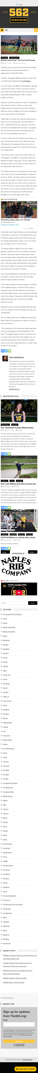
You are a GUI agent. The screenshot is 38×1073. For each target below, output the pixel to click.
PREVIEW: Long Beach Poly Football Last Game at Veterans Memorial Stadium (17, 972)
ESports (5, 718)
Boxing (5, 657)
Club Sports (6, 683)
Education (6, 714)
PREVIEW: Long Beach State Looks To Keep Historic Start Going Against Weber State (20, 957)
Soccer (29, 534)
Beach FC (6, 653)
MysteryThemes (28, 1060)
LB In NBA (6, 774)
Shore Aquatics (7, 844)
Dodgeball (6, 709)
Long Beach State (8, 792)
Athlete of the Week (9, 632)
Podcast (5, 822)
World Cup (6, 935)
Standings (6, 878)
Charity (5, 679)
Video (5, 917)
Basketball (5, 425)
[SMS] (9, 350)
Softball (5, 861)
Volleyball (6, 922)
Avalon (5, 636)
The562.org (6, 900)
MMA (4, 805)
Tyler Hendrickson (20, 63)
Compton (6, 692)
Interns (5, 753)
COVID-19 (6, 696)
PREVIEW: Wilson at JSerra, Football (13, 982)
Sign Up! (19, 1041)
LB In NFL (6, 779)
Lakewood (6, 766)
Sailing (5, 839)
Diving (5, 705)
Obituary (5, 809)
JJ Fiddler (19, 430)
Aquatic (5, 623)
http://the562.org (14, 389)
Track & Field (14, 58)
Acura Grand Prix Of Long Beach (12, 614)
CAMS (4, 670)
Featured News (7, 722)
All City (5, 619)
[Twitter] (5, 350)
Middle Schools (7, 796)
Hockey (5, 744)
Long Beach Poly (8, 787)
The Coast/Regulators (9, 896)
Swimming (6, 887)
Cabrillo (4, 481)
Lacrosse (6, 761)
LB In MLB (6, 770)
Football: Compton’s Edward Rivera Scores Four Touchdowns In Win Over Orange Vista (17, 964)
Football (5, 727)
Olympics (6, 813)
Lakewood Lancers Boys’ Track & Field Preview (6, 552)
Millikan (4, 58)
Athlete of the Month (9, 627)
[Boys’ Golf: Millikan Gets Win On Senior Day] (19, 467)
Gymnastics (6, 735)
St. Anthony (6, 874)
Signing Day (6, 848)
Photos (21, 534)
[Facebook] (2, 350)
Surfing (5, 883)
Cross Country (7, 701)
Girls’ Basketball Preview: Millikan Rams (17, 427)
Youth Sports (7, 943)
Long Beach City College (10, 783)
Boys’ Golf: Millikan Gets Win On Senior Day (18, 483)
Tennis (5, 891)
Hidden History (7, 740)
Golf (12, 481)
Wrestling (6, 939)
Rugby (5, 835)
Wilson (5, 930)
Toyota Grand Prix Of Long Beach (13, 904)
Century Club (7, 675)
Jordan (5, 757)
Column (5, 688)
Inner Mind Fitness (8, 748)
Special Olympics (8, 865)
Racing (5, 826)
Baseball (5, 644)
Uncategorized (7, 913)
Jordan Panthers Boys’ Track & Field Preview (33, 552)
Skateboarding (7, 852)
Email (5, 1020)
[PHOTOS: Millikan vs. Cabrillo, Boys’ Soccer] (19, 520)
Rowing (5, 831)
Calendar (5, 666)
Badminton (6, 640)
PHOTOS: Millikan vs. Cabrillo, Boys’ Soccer (18, 537)
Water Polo (6, 926)
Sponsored (6, 870)
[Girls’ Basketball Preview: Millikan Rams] (19, 410)
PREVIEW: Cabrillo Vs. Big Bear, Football (15, 978)
